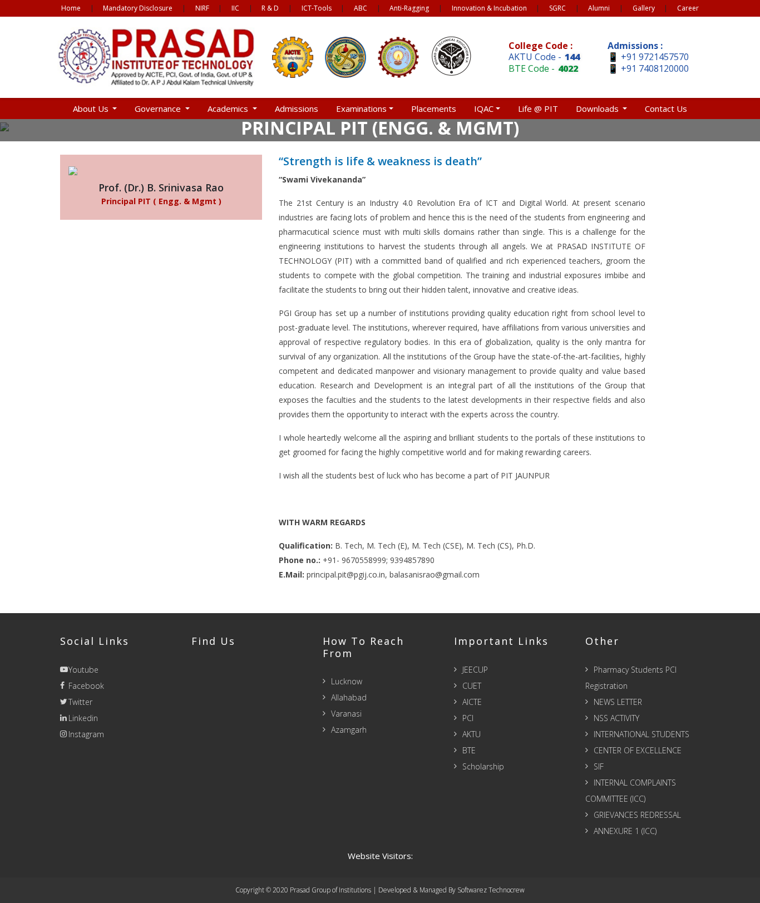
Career (688, 8)
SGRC (557, 8)
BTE (469, 750)
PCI (467, 718)
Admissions (296, 108)
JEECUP (475, 669)
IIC (235, 8)
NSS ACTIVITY (616, 718)
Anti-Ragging (409, 8)
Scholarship (483, 766)
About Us (92, 108)
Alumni (599, 8)
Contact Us (666, 108)
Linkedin (83, 718)
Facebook (86, 685)
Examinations (361, 108)
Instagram (86, 734)
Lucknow (346, 681)
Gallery (644, 8)
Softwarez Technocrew (491, 890)
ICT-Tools (317, 8)
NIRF (202, 8)
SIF (599, 766)
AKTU (471, 734)
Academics (229, 108)
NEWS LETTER (618, 702)
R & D (270, 8)
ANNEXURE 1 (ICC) (625, 831)
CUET (471, 685)
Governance (159, 108)
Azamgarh (349, 729)
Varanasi (346, 713)
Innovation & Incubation (489, 8)
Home (71, 8)
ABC (360, 8)
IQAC (483, 108)
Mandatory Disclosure (137, 8)
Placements (433, 108)
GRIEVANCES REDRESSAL (637, 815)
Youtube (83, 669)
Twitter (80, 702)
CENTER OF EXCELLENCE (638, 750)
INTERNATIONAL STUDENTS (641, 734)
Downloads (598, 108)
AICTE (472, 702)
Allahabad (349, 697)
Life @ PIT (538, 108)
